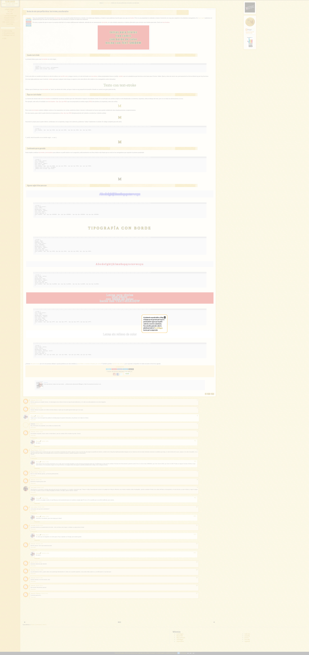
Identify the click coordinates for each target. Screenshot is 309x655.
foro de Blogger (158, 328)
